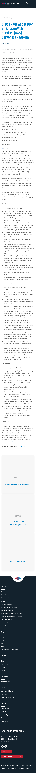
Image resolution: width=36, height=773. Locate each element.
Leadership (4, 715)
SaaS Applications (7, 623)
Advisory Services (6, 604)
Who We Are (5, 708)
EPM (2, 646)
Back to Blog (7, 18)
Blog (2, 661)
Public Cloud (5, 626)
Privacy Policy (5, 768)
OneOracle (4, 601)
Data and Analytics (7, 620)
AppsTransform (6, 592)
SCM (2, 640)
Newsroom (4, 670)
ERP (2, 643)
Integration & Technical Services (11, 613)
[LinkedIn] (2, 747)
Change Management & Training (11, 616)
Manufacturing (5, 682)
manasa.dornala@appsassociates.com (14, 442)
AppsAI (3, 595)
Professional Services (8, 697)
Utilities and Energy (7, 691)
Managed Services (7, 610)
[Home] (11, 4)
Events (3, 667)
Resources (4, 664)
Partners (4, 712)
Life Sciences (5, 688)
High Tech (4, 694)
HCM (2, 637)
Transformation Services (9, 607)
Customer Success (7, 598)
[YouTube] (5, 747)
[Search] (27, 3)
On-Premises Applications (9, 650)
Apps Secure (5, 721)
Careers (3, 718)
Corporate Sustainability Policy (20, 768)
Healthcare (4, 685)
